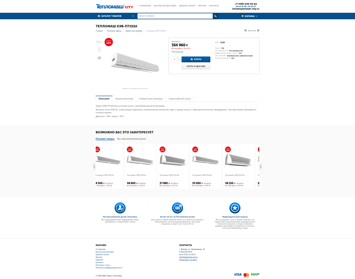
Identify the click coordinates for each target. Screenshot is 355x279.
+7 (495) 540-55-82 (246, 3)
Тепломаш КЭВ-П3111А (108, 175)
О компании (101, 249)
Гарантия (99, 260)
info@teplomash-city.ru (245, 8)
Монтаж (99, 257)
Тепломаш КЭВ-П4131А (206, 175)
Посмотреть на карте (188, 260)
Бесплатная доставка (105, 252)
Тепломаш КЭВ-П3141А (174, 175)
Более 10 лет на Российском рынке (177, 217)
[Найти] (215, 16)
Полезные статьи (103, 265)
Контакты (99, 262)
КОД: (217, 42)
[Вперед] (258, 30)
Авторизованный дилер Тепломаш (120, 217)
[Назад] (245, 30)
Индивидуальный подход (235, 217)
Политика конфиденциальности (109, 268)
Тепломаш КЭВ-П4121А (239, 175)
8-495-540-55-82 (185, 252)
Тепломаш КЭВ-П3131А (141, 175)
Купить (197, 59)
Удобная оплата (102, 254)
